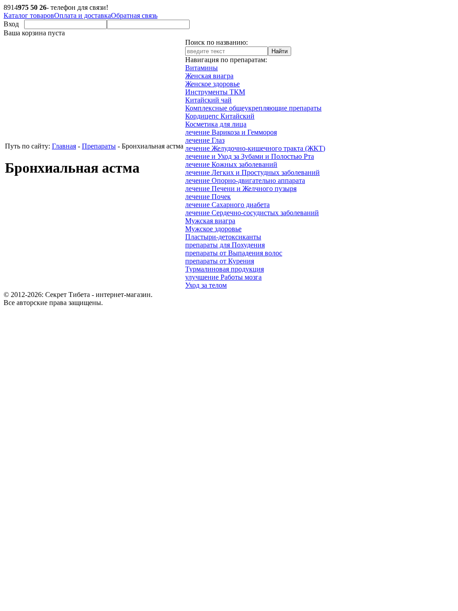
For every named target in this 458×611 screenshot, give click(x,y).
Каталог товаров (29, 15)
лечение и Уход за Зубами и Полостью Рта (249, 156)
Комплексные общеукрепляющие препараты (253, 108)
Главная (64, 146)
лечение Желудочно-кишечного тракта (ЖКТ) (255, 148)
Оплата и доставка (82, 15)
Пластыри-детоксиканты (223, 237)
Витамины (201, 68)
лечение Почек (208, 196)
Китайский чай (208, 100)
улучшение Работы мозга (223, 277)
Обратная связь (134, 15)
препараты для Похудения (225, 245)
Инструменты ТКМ (215, 92)
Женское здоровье (212, 84)
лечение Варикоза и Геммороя (231, 132)
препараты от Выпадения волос (233, 253)
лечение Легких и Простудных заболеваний (252, 172)
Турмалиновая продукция (224, 269)
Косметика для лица (215, 124)
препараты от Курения (219, 261)
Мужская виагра (210, 221)
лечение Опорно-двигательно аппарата (245, 180)
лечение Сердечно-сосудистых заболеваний (252, 212)
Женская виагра (209, 76)
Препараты (99, 146)
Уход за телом (206, 285)
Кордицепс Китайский (219, 116)
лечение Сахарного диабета (227, 204)
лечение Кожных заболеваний (231, 164)
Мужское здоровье (213, 229)
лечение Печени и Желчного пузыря (241, 188)
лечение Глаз (205, 140)
